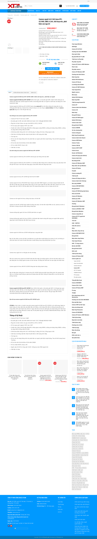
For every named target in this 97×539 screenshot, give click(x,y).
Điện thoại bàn (75, 77)
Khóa (73, 228)
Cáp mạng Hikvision (77, 44)
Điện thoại (74, 112)
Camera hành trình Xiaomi (78, 137)
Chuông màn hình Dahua (78, 74)
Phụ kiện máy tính (76, 61)
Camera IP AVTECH (77, 49)
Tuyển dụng (65, 10)
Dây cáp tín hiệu (76, 54)
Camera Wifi (34, 15)
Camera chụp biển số (77, 214)
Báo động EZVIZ (76, 160)
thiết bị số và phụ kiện (76, 480)
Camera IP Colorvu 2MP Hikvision (80, 64)
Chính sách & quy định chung (82, 501)
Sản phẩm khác (76, 337)
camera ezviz (83, 438)
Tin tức (44, 10)
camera (87, 433)
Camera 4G (75, 110)
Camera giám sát (25, 15)
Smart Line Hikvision (78, 263)
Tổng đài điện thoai (80, 482)
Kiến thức (51, 10)
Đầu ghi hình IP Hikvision (78, 206)
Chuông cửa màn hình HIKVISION (80, 299)
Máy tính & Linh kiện (77, 320)
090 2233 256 (15, 507)
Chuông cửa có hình (77, 325)
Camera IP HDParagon (77, 117)
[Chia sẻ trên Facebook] (40, 83)
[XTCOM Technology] (15, 6)
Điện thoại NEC (76, 99)
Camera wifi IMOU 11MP (78, 208)
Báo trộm (83, 433)
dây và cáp (74, 465)
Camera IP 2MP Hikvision (78, 87)
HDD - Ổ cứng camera (77, 243)
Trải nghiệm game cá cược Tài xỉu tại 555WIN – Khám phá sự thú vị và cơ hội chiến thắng (82, 424)
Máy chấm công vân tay (78, 230)
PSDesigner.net (59, 537)
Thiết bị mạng (75, 327)
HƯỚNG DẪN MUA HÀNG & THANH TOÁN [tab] (21, 92)
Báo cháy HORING (76, 183)
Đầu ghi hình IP (76, 188)
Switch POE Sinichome (78, 79)
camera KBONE (85, 452)
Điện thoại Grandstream (78, 135)
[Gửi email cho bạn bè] (42, 83)
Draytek (74, 170)
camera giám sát (75, 440)
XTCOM (12, 305)
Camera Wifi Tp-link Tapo (78, 304)
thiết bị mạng (83, 478)
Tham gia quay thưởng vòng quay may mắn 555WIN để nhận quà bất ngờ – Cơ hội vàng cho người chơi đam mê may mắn (82, 416)
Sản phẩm (16, 15)
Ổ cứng (74, 290)
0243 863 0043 (17, 505)
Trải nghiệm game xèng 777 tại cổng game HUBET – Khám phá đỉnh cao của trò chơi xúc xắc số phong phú (82, 391)
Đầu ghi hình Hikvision (77, 211)
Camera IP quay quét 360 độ (79, 155)
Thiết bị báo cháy (76, 322)
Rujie (81, 472)
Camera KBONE (76, 127)
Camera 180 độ (76, 145)
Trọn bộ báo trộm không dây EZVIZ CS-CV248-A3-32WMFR (30, 376)
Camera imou (75, 150)
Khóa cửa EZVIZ (76, 193)
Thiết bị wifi (75, 175)
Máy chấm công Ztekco (78, 238)
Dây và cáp (74, 66)
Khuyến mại (31, 10)
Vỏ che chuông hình (77, 130)
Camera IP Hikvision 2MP (78, 72)
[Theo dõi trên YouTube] (88, 1)
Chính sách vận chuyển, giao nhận (82, 516)
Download (58, 10)
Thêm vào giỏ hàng (52, 68)
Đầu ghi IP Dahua (76, 115)
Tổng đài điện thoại (77, 280)
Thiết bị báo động (76, 317)
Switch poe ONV (76, 198)
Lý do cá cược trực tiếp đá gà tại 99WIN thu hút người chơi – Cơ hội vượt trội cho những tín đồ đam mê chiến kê (82, 399)
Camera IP (74, 104)
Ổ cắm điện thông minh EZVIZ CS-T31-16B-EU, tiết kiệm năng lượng (15, 376)
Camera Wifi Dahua (77, 140)
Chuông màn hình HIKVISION (79, 51)
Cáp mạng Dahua (76, 89)
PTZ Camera (76, 274)
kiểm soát (74, 251)
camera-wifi (74, 435)
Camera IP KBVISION (77, 312)
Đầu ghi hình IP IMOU (77, 125)
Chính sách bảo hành (80, 519)
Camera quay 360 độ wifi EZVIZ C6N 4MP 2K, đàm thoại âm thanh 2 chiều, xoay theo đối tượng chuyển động (61, 378)
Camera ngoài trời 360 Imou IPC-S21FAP (20, 99)
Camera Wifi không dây (77, 457)
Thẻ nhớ (74, 220)
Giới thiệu (73, 10)
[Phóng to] (9, 45)
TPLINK (74, 293)
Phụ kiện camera (76, 69)
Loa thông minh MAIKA (78, 84)
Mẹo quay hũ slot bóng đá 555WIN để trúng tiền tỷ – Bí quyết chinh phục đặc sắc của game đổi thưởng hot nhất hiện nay (82, 407)
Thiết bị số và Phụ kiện (77, 59)
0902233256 (43, 503)
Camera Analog (81, 435)
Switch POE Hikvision (77, 97)
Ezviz (79, 465)
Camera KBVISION (76, 282)
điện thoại (85, 487)
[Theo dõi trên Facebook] (87, 1)
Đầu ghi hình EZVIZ (77, 248)
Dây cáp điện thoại (76, 302)
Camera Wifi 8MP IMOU (78, 186)
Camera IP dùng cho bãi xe (79, 178)
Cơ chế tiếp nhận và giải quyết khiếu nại (81, 522)
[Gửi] (60, 6)
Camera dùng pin (76, 132)
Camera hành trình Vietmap (79, 181)
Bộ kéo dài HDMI (76, 246)
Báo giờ (74, 332)
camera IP (38, 106)
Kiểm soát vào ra (76, 335)
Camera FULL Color (77, 285)
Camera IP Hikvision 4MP (78, 201)
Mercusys (74, 94)
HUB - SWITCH (76, 223)
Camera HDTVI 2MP (77, 148)
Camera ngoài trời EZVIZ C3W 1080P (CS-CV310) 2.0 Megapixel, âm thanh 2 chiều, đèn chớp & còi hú (45, 377)
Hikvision (84, 467)
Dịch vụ (38, 10)
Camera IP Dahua (76, 168)
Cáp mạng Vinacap (77, 241)
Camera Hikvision (78, 265)
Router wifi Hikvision (77, 153)
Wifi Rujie (74, 46)
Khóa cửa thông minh (77, 307)
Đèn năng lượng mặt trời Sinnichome (78, 296)
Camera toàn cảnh (76, 122)
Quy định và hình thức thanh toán (82, 507)
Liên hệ (79, 10)
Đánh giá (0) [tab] (33, 92)
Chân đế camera (76, 225)
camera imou (74, 448)
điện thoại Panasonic (76, 489)
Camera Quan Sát (84, 455)
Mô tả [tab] (10, 92)
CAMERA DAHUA (78, 272)
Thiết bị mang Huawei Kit (78, 102)
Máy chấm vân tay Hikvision (79, 165)
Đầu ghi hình (75, 235)
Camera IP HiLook (76, 82)
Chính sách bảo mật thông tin (82, 504)
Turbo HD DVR (77, 261)
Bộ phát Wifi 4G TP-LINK (78, 56)
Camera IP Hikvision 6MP (78, 163)
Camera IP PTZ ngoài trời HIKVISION (78, 217)
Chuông (74, 203)
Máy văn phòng (76, 330)
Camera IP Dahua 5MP (77, 287)
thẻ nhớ (73, 482)
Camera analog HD (77, 173)
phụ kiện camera (75, 472)
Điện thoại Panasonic (77, 309)
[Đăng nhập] (77, 5)
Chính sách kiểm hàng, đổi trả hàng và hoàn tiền (81, 511)
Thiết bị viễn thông (77, 253)
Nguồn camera (76, 92)
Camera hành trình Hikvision (79, 107)
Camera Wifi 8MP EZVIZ (78, 233)
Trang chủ (10, 15)
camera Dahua (49, 108)
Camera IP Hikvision (77, 196)
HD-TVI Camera (77, 270)
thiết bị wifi (85, 480)
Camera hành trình (77, 158)
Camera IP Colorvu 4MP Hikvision (80, 315)
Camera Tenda (76, 143)
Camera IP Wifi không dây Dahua (80, 191)
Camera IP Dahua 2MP (77, 256)
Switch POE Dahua (76, 120)
